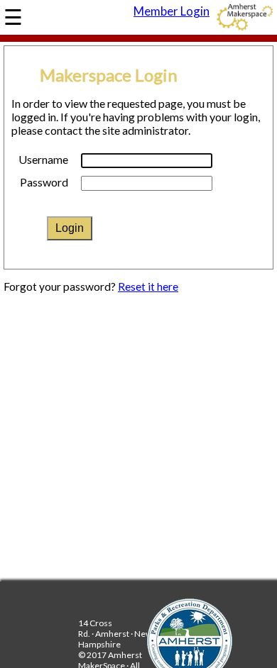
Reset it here (148, 286)
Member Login (172, 11)
